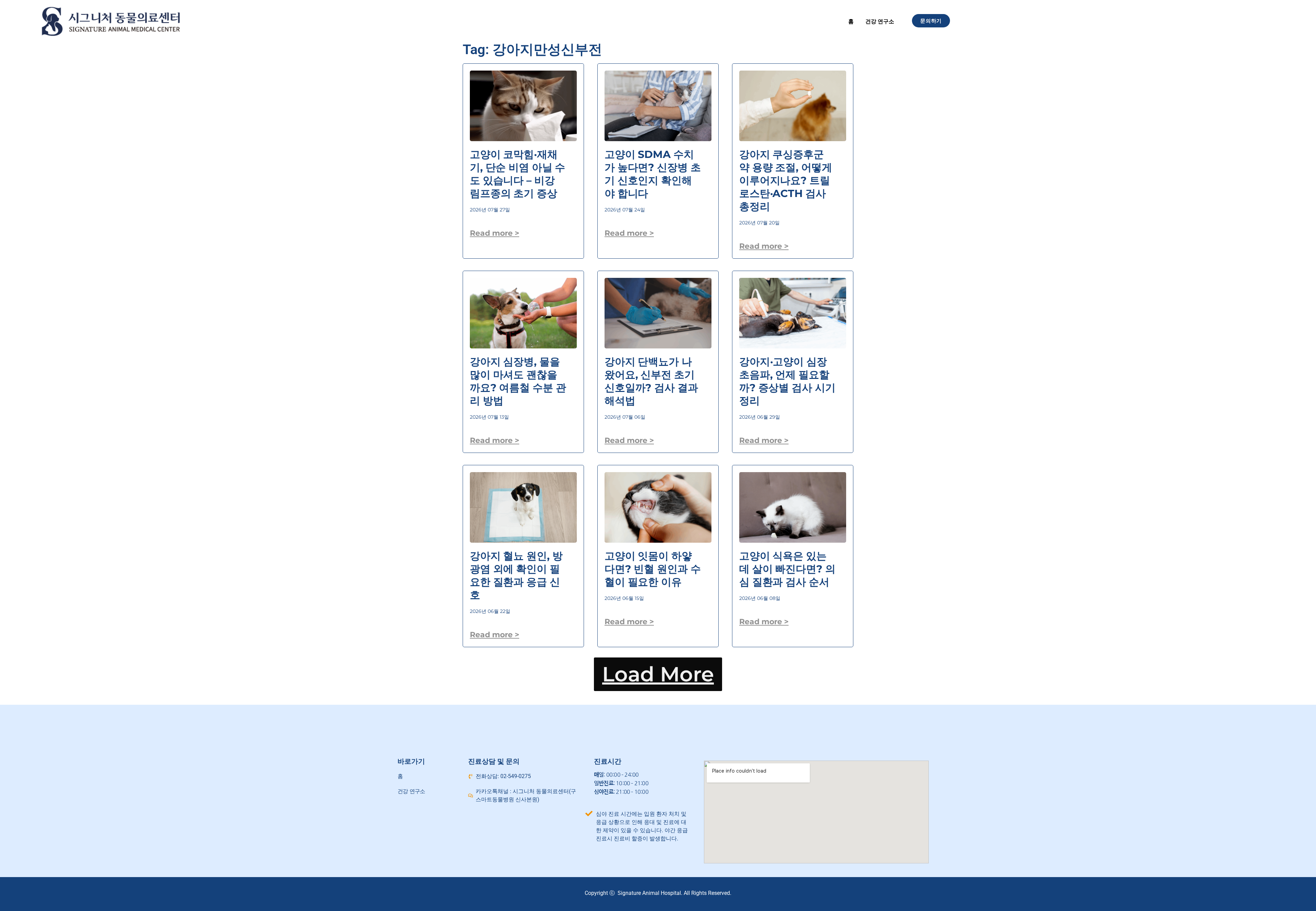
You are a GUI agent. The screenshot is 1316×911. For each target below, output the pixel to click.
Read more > (494, 233)
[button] (658, 674)
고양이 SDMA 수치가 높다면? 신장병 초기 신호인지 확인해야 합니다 (652, 174)
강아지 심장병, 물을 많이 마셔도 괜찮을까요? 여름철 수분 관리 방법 (518, 381)
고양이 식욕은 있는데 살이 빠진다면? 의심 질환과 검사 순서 (787, 569)
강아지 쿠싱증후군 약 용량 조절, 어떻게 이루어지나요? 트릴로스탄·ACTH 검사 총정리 (785, 180)
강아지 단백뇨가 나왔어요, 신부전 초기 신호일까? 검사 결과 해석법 (651, 381)
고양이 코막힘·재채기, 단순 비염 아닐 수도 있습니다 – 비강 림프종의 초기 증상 (517, 174)
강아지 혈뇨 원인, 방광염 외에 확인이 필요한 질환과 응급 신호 (516, 575)
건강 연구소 (879, 21)
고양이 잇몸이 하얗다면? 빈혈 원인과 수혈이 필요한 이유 (652, 569)
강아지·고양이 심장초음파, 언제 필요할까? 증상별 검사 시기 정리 (787, 381)
